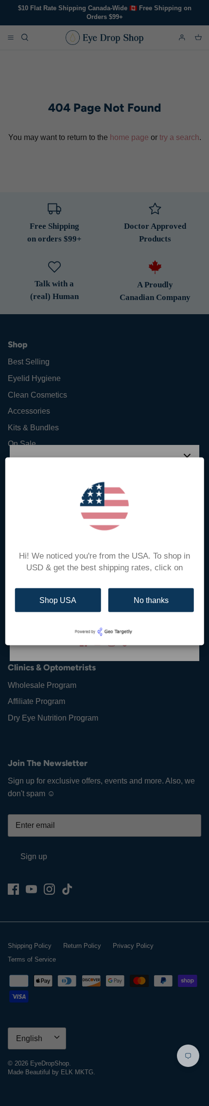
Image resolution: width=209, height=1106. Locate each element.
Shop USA (57, 600)
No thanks (151, 600)
